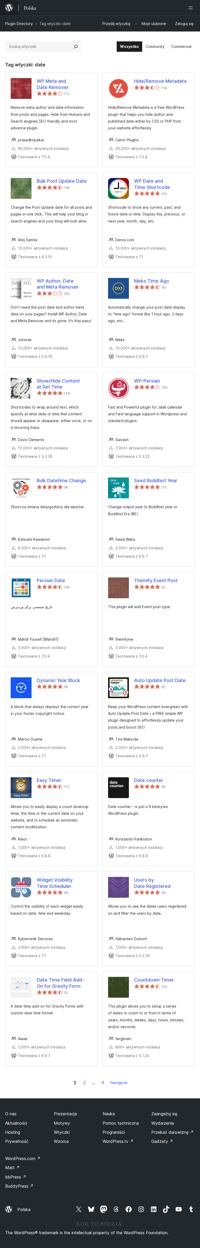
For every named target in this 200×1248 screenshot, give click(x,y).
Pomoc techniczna (121, 1123)
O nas (10, 1113)
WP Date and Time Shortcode (152, 184)
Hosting (12, 1132)
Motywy (62, 1123)
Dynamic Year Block (58, 680)
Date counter (148, 780)
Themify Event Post (156, 580)
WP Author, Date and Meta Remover (58, 284)
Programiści (114, 1132)
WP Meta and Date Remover (53, 84)
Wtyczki (62, 1132)
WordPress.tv (118, 1141)
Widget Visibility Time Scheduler (55, 883)
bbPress (15, 1177)
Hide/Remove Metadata (160, 81)
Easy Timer (49, 780)
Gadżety (162, 1141)
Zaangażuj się (164, 1113)
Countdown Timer (154, 980)
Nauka (109, 1113)
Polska (23, 1209)
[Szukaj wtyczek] (76, 46)
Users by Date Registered (152, 883)
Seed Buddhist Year (155, 480)
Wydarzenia (162, 1123)
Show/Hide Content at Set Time (58, 384)
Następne (118, 1082)
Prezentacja (65, 1113)
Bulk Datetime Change (61, 480)
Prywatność (16, 1141)
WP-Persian (147, 381)
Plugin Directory (19, 23)
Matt (12, 1167)
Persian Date (51, 580)
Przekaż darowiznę (172, 1132)
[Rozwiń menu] (191, 8)
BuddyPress (19, 1186)
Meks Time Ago (151, 281)
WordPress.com (23, 1158)
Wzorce (61, 1141)
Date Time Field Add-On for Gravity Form (60, 983)
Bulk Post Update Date (62, 181)
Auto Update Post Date (160, 680)
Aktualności (16, 1123)
